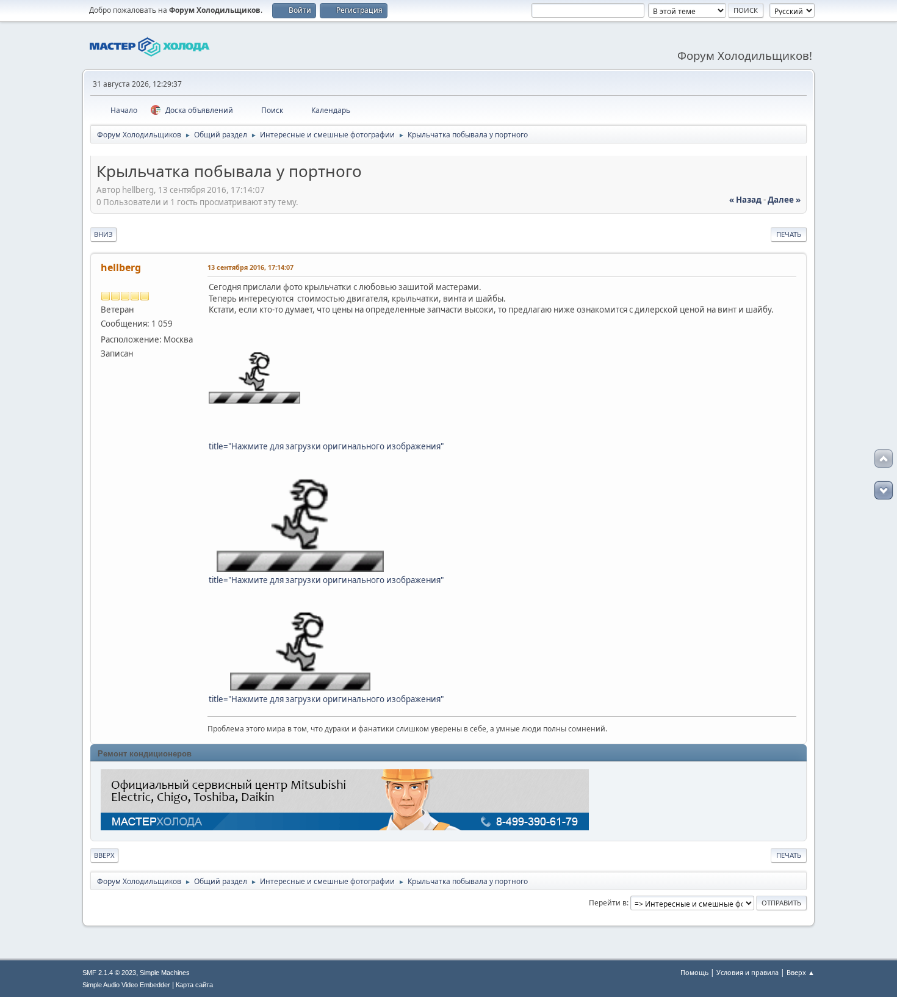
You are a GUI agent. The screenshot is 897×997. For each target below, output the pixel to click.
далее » (784, 199)
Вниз (103, 234)
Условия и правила (747, 972)
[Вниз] (883, 490)
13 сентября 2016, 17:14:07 (250, 267)
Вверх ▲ (801, 972)
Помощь (694, 972)
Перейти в (608, 902)
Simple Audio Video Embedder (126, 984)
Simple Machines (165, 972)
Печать (788, 234)
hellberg (121, 267)
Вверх (104, 855)
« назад (745, 199)
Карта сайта (194, 984)
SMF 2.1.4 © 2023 (109, 972)
